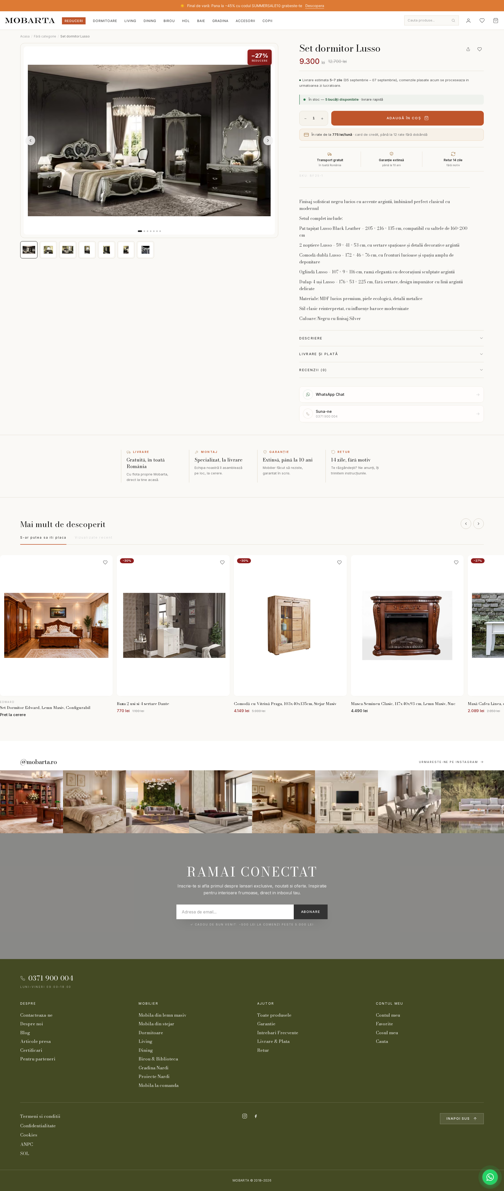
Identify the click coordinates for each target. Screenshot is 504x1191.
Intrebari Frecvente (277, 1032)
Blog (25, 1032)
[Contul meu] (468, 20)
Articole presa (35, 1041)
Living (130, 21)
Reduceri (74, 21)
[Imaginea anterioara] (30, 140)
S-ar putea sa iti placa (43, 537)
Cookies (28, 1135)
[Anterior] (466, 523)
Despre (28, 1003)
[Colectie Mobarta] (346, 801)
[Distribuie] (468, 49)
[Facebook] (256, 1116)
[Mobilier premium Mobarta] (283, 801)
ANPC (26, 1144)
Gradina (220, 21)
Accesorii (245, 21)
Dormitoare (105, 21)
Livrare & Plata (273, 1041)
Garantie (266, 1023)
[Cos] (495, 20)
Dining (150, 21)
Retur (263, 1050)
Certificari (31, 1050)
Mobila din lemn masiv (162, 1015)
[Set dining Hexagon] (409, 801)
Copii (267, 21)
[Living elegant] (157, 801)
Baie (201, 21)
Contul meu (389, 1003)
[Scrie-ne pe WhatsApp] (490, 1177)
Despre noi (31, 1023)
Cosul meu (387, 1032)
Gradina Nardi (154, 1067)
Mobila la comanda (158, 1085)
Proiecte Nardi (154, 1076)
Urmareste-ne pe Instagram (448, 762)
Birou (169, 21)
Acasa (25, 36)
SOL (24, 1153)
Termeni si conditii (40, 1116)
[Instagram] (245, 1116)
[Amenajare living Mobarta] (94, 801)
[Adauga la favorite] (479, 49)
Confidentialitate (38, 1125)
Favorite (384, 1023)
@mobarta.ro (38, 762)
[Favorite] (482, 20)
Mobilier (148, 1003)
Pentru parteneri (37, 1058)
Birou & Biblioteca (158, 1058)
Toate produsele (274, 1015)
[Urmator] (478, 523)
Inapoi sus (458, 1118)
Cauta (382, 1041)
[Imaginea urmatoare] (268, 140)
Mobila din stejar (156, 1023)
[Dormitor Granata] (220, 801)
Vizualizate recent (94, 537)
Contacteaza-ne (36, 1015)
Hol (186, 21)
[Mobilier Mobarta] (31, 801)
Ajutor (265, 1003)
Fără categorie (45, 36)
